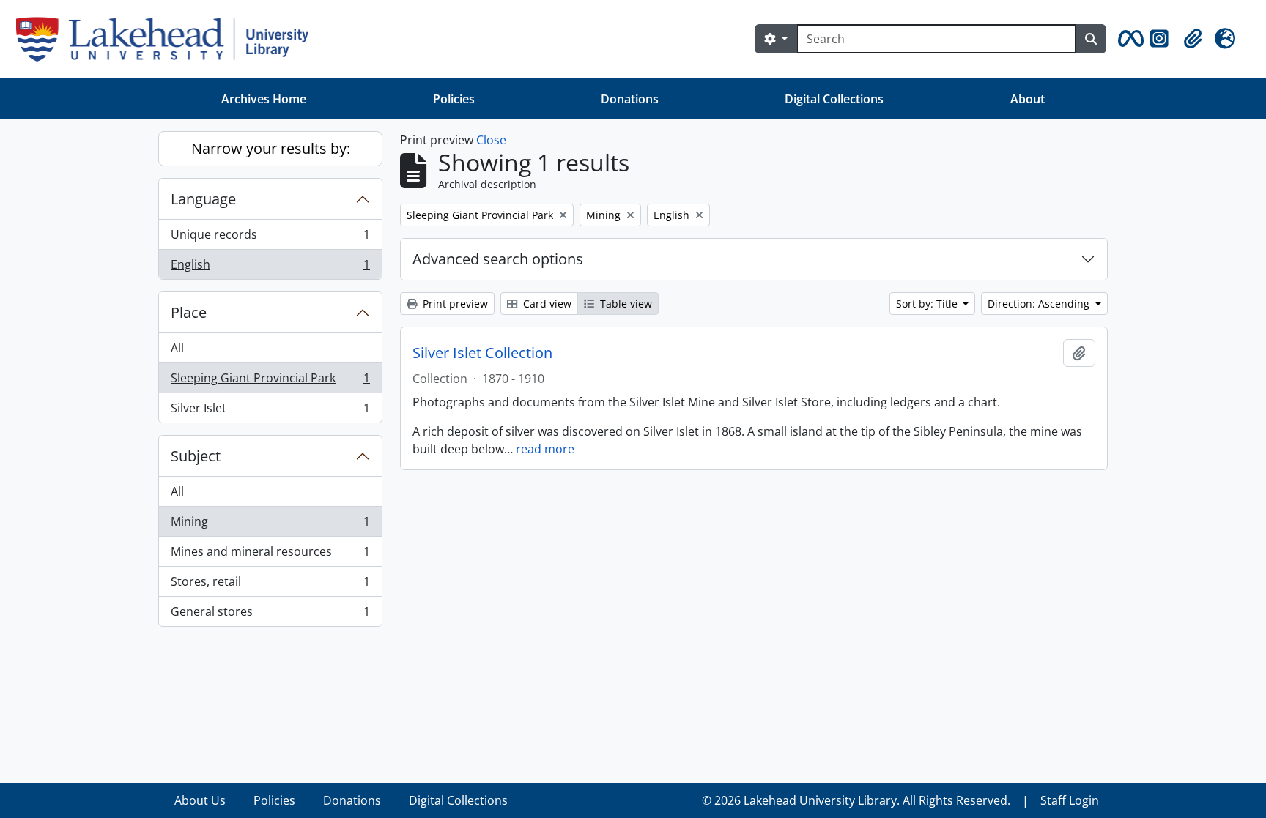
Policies (454, 99)
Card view (545, 304)
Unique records (270, 238)
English (270, 267)
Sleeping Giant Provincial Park (270, 381)
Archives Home (263, 99)
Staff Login (1069, 800)
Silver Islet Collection (482, 353)
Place (189, 312)
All (177, 348)
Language (203, 199)
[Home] (168, 39)
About (1027, 99)
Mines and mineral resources (270, 555)
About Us (200, 800)
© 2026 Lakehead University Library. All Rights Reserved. (856, 800)
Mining (270, 525)
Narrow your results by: (270, 148)
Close (491, 140)
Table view (624, 304)
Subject (196, 456)
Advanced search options (497, 259)
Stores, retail (270, 585)
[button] (1128, 39)
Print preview (454, 304)
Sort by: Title (928, 304)
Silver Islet (270, 411)
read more (545, 449)
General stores (270, 614)
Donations (630, 99)
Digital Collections (834, 99)
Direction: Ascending (1040, 304)
